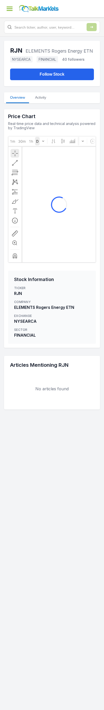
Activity (40, 97)
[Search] (92, 27)
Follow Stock (52, 74)
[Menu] (9, 8)
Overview (17, 97)
